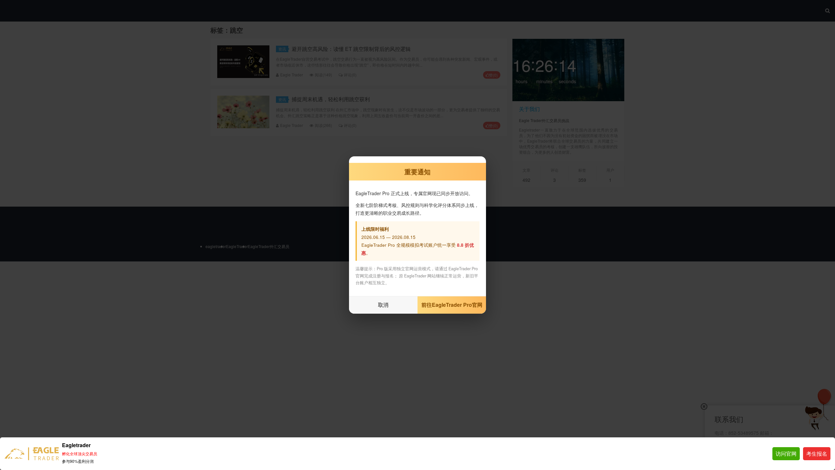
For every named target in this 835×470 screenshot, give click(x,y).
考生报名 (816, 453)
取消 (383, 304)
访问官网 (786, 453)
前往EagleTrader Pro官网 (451, 304)
